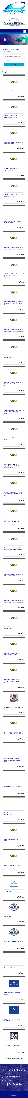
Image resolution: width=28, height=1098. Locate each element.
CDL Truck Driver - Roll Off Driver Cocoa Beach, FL (12, 654)
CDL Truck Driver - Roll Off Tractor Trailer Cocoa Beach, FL (13, 681)
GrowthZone (18, 1058)
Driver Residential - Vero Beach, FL (11, 840)
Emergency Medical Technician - (13, 942)
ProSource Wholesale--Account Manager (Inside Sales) (12, 760)
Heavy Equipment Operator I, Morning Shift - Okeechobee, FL (13, 733)
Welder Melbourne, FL (11, 91)
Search (15, 64)
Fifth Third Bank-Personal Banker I (12, 993)
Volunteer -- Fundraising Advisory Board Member (11, 1046)
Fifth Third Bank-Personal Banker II (12, 1019)
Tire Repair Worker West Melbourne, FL (11, 356)
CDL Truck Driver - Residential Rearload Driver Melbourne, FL (13, 248)
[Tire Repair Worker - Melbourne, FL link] (14, 803)
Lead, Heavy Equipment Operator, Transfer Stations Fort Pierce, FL (12, 465)
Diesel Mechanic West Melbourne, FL (11, 627)
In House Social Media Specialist (13, 707)
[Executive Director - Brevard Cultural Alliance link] (14, 211)
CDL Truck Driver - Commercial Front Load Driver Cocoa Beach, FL (14, 275)
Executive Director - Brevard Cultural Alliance (13, 222)
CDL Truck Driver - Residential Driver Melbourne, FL (13, 116)
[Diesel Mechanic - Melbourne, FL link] (14, 777)
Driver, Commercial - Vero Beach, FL (12, 866)
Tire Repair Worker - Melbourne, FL (10, 813)
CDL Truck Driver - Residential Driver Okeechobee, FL (13, 575)
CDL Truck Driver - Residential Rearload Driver (13, 143)
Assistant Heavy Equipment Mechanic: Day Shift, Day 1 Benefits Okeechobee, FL (12, 521)
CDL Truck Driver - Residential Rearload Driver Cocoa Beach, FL (13, 303)
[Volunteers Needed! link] (14, 958)
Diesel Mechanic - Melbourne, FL (13, 787)
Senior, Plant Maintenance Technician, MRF (12, 169)
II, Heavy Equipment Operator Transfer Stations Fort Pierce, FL (13, 493)
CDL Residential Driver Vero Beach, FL (12, 438)
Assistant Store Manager (11, 892)
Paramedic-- (8, 917)
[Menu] (24, 31)
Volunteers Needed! (10, 968)
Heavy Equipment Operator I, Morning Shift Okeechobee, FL (13, 548)
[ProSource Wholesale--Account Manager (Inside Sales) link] (14, 749)
